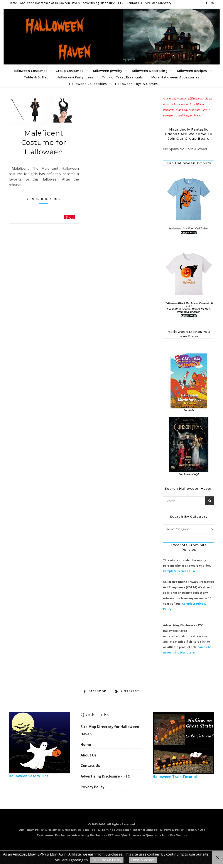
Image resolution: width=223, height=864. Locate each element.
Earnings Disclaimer (116, 830)
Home (13, 3)
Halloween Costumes (29, 70)
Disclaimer (53, 830)
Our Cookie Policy (107, 859)
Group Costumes (69, 70)
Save (71, 217)
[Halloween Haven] (111, 36)
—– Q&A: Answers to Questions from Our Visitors (151, 835)
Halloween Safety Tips (28, 776)
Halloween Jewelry (107, 70)
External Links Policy (147, 830)
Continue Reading (43, 199)
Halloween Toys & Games (136, 83)
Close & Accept (143, 859)
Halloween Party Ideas (75, 77)
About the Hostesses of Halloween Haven (50, 3)
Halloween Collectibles (88, 83)
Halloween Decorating (148, 70)
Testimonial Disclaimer (53, 835)
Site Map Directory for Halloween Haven (110, 730)
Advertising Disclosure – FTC (103, 3)
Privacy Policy (92, 786)
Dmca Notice (71, 830)
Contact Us (134, 3)
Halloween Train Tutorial (175, 776)
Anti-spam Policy (31, 830)
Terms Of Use (195, 830)
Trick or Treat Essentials (122, 77)
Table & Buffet (36, 77)
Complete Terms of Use (179, 571)
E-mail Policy (91, 830)
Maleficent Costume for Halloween (43, 142)
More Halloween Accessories (175, 77)
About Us (88, 755)
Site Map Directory (158, 3)
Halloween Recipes (191, 70)
